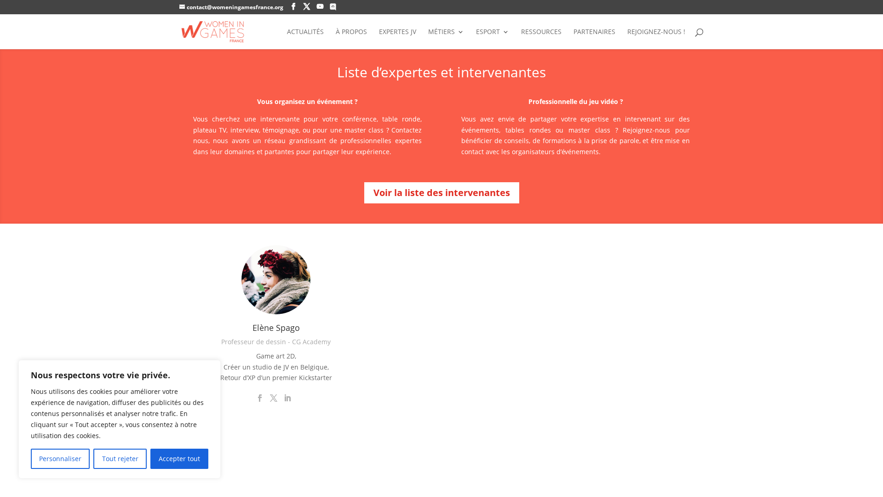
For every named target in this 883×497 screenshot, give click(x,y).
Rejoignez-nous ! (656, 32)
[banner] (276, 367)
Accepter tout (179, 458)
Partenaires (594, 32)
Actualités (305, 32)
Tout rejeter (120, 458)
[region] (119, 419)
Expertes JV (397, 32)
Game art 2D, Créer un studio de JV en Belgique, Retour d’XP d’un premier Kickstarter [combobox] (276, 367)
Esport (488, 32)
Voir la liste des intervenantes (441, 192)
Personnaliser (60, 458)
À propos (351, 32)
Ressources (541, 32)
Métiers (441, 32)
